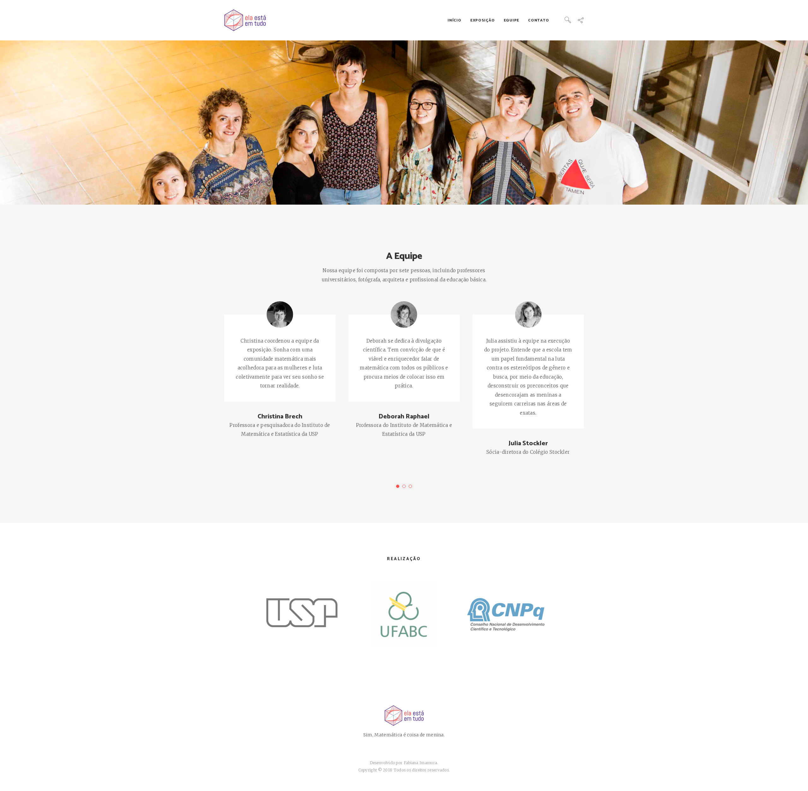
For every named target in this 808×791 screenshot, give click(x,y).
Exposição (482, 20)
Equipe (511, 20)
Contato (538, 20)
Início (454, 20)
